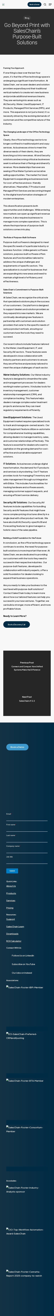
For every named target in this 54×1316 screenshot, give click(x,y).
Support (10, 919)
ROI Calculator (13, 941)
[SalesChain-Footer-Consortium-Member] (27, 1149)
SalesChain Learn (15, 926)
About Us (11, 885)
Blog (27, 17)
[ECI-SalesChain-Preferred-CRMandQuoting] (27, 1056)
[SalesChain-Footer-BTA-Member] (27, 1102)
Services (10, 900)
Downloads (12, 933)
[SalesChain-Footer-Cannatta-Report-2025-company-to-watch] (27, 1290)
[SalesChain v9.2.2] (27, 699)
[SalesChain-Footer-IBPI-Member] (27, 1009)
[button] (50, 4)
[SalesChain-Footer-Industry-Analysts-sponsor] (27, 1206)
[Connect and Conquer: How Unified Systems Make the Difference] (27, 667)
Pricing (9, 907)
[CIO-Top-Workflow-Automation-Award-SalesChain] (27, 1248)
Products (11, 893)
